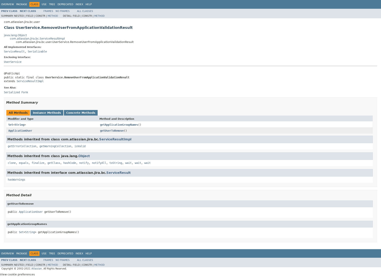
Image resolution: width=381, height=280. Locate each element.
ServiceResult (14, 51)
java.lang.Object (15, 35)
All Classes (85, 11)
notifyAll (99, 162)
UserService (12, 61)
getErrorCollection (22, 146)
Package (21, 4)
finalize (38, 162)
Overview (7, 4)
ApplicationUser (20, 130)
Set (10, 124)
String (19, 124)
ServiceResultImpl (30, 81)
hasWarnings (16, 179)
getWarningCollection (55, 146)
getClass (53, 162)
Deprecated (65, 4)
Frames (48, 11)
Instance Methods (47, 112)
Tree (52, 4)
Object (84, 156)
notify (84, 162)
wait (128, 162)
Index (79, 4)
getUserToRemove (112, 130)
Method (53, 16)
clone (12, 162)
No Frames (63, 11)
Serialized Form (16, 92)
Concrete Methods (80, 112)
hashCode (69, 162)
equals (23, 162)
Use (44, 4)
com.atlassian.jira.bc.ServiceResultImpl (37, 38)
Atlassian (36, 268)
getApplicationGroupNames (119, 124)
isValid (80, 146)
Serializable (37, 51)
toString (115, 162)
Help (89, 4)
